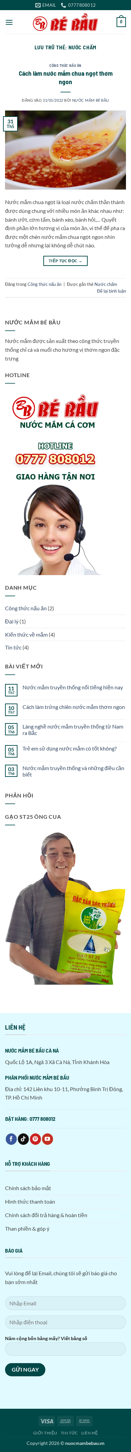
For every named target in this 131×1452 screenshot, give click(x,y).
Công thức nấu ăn (65, 65)
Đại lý (11, 621)
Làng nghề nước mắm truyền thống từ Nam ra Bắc (73, 729)
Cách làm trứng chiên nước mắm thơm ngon (74, 707)
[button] (9, 22)
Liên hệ (89, 1432)
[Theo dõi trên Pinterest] (35, 1139)
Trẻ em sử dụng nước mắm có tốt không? (70, 748)
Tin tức (13, 647)
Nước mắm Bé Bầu (90, 100)
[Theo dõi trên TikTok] (23, 1139)
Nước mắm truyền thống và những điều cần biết (73, 771)
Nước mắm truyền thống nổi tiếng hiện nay (73, 687)
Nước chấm (105, 284)
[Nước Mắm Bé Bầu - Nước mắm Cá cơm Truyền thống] (65, 22)
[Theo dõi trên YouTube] (47, 1139)
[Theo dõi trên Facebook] (11, 1139)
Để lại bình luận (111, 291)
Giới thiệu (45, 1432)
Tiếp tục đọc (65, 260)
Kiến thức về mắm (26, 634)
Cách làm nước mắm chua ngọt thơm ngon (66, 77)
